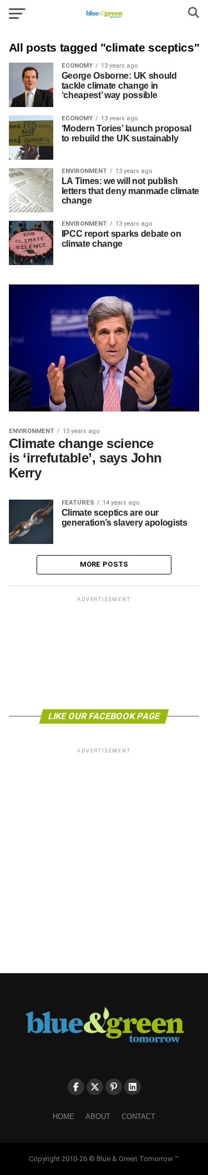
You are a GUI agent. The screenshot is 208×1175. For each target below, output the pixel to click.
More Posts (104, 564)
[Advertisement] (104, 652)
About (97, 1116)
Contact (138, 1116)
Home (63, 1116)
